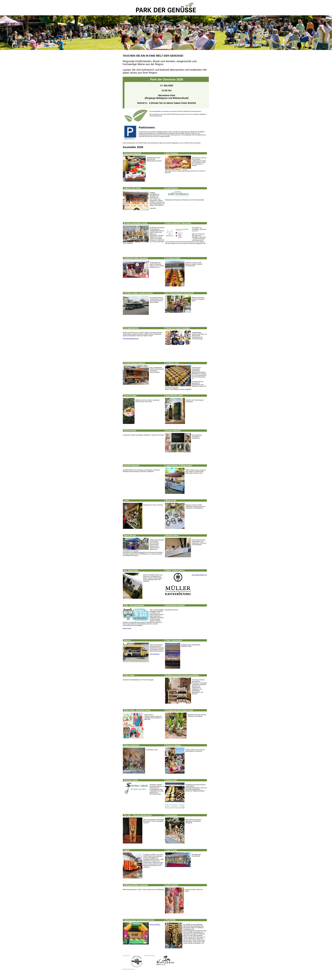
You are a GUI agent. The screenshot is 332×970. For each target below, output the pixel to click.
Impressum (131, 969)
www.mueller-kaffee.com (199, 575)
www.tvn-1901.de (155, 924)
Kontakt (124, 969)
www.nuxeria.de (155, 654)
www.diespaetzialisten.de (131, 338)
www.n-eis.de (127, 628)
